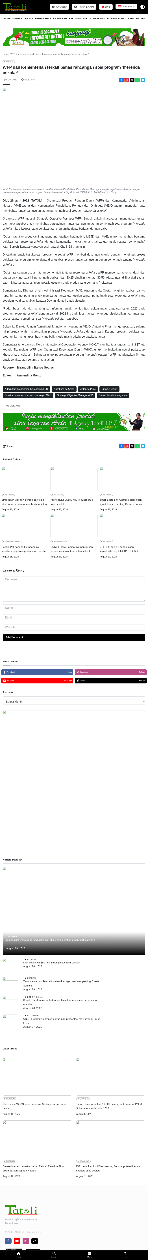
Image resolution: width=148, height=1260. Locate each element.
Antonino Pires (88, 389)
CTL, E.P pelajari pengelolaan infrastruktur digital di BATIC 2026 (119, 549)
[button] (18, 1255)
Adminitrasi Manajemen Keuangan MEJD (26, 389)
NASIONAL (99, 18)
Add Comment (14, 637)
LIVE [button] (107, 6)
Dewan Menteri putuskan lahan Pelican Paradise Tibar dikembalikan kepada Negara (34, 1168)
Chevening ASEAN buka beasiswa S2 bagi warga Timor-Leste (35, 1106)
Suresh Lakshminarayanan (113, 395)
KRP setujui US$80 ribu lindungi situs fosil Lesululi (72, 501)
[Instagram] (126, 80)
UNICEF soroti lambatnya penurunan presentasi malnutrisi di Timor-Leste (72, 549)
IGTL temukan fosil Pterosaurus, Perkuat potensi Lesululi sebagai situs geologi (108, 1168)
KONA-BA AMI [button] (86, 6)
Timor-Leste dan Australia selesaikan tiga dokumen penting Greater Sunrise (121, 501)
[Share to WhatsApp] (137, 80)
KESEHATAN (59, 542)
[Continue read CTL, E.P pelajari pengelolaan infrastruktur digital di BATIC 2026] (123, 526)
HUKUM (87, 18)
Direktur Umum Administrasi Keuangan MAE (28, 395)
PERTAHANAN (43, 18)
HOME (7, 18)
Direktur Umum (109, 389)
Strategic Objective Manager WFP (75, 395)
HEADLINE (11, 1099)
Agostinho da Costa (64, 389)
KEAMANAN (60, 18)
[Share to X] (132, 80)
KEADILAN (75, 18)
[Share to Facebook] (121, 80)
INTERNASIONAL (116, 18)
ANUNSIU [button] (61, 6)
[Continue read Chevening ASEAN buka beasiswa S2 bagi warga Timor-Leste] (37, 1077)
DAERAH (17, 18)
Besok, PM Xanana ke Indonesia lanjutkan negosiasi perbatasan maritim (24, 549)
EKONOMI (133, 18)
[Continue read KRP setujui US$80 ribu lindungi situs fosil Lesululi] (74, 479)
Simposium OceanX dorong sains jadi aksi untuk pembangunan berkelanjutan (24, 501)
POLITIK (29, 18)
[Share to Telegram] (143, 80)
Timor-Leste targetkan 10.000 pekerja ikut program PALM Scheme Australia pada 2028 (109, 1106)
